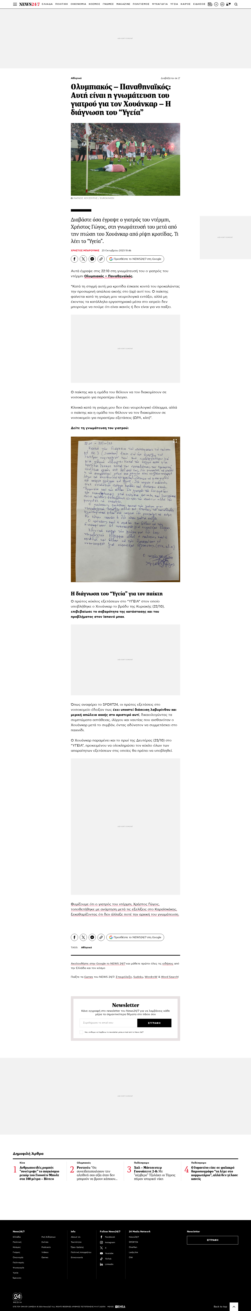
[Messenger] (92, 259)
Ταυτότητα (76, 1242)
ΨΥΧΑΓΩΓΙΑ (160, 4)
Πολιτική (17, 1242)
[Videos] (216, 4)
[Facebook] (74, 259)
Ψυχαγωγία (18, 1268)
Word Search (169, 977)
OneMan (133, 1247)
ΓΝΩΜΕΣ (108, 4)
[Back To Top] (234, 1306)
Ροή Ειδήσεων (48, 1237)
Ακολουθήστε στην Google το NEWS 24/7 (98, 963)
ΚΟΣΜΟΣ (94, 4)
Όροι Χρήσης (77, 1247)
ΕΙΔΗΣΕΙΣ (199, 4)
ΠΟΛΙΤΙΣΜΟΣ (141, 4)
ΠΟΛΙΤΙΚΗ (61, 4)
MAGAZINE (123, 4)
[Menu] (15, 4)
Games (88, 977)
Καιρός (186, 4)
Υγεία (15, 1273)
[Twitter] (83, 259)
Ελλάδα (17, 1237)
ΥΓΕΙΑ (174, 4)
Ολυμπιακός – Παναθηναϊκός (108, 276)
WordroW (151, 977)
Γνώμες (16, 1252)
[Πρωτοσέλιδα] (210, 4)
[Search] (236, 4)
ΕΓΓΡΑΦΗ (212, 1240)
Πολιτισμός (18, 1263)
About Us (75, 1237)
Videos (44, 1252)
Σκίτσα (44, 1242)
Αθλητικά (76, 78)
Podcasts (46, 1247)
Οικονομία (18, 1257)
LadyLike (133, 1252)
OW (131, 1257)
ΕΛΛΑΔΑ (47, 4)
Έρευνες (17, 1278)
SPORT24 (133, 1242)
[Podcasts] (222, 4)
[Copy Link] (101, 259)
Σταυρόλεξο (124, 977)
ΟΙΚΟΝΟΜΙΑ (78, 4)
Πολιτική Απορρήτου (81, 1252)
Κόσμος (17, 1247)
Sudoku (138, 977)
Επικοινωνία (77, 1257)
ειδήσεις (167, 963)
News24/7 (134, 1237)
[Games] (228, 4)
